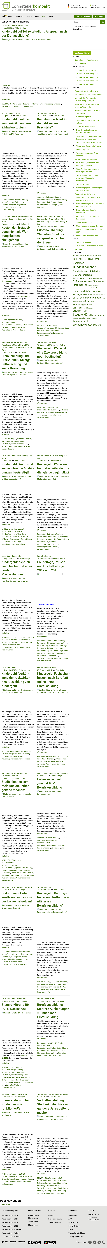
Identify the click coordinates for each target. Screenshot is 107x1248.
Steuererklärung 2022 (10, 1226)
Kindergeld (57, 104)
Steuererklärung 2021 (26, 219)
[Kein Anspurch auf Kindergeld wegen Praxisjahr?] (53, 141)
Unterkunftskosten (15, 962)
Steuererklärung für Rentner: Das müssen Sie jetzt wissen (88, 199)
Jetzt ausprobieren (82, 53)
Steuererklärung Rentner (11, 1237)
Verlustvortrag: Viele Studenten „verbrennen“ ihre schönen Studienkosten (87, 178)
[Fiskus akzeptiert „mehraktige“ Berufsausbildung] (53, 801)
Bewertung (19, 1070)
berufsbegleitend (20, 534)
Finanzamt (98, 281)
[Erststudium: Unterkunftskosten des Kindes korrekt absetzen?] (18, 915)
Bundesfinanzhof (8, 202)
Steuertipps (20, 26)
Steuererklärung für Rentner (85, 194)
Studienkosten (7, 330)
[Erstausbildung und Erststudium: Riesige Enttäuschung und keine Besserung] (18, 382)
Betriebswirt (15, 537)
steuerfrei (75, 318)
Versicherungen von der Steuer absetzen (87, 154)
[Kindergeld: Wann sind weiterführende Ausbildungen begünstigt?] (18, 484)
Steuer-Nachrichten (9, 26)
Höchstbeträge (51, 648)
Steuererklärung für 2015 (15, 1082)
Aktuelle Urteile (92, 60)
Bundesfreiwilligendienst (46, 984)
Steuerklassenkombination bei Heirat (89, 226)
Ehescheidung (42, 410)
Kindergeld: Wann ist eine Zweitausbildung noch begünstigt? (52, 352)
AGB (70, 1219)
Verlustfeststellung (44, 661)
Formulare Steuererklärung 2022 (86, 84)
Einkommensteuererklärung (57, 643)
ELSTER (22, 1174)
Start (10, 17)
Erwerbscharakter (43, 205)
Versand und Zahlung (76, 1233)
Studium (21, 544)
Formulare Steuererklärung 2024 (86, 77)
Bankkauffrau (17, 532)
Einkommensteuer (80, 278)
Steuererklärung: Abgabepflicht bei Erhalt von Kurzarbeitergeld (89, 137)
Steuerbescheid (42, 219)
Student (14, 327)
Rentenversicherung (78, 301)
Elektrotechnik (15, 539)
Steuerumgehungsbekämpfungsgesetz (16, 759)
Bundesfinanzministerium (11, 642)
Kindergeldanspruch (9, 647)
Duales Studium (56, 534)
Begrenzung (41, 325)
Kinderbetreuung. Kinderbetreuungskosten (52, 651)
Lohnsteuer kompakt (90, 297)
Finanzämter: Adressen (83, 242)
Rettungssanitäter (43, 992)
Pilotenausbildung (52, 331)
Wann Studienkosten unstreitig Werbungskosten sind (87, 170)
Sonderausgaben (8, 281)
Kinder (60, 648)
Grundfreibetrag (17, 1075)
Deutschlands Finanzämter (33, 1216)
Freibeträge (63, 646)
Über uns (51, 1211)
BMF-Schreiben (42, 217)
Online (103, 298)
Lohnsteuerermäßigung (83, 222)
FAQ (37, 17)
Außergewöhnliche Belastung (91, 255)
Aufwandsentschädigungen (12, 1067)
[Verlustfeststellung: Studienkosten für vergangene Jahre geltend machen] (53, 1126)
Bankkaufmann (7, 534)
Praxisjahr (41, 207)
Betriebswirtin (26, 537)
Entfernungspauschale (95, 278)
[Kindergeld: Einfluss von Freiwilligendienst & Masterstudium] (18, 141)
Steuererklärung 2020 (9, 219)
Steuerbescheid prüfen (83, 117)
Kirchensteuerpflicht (19, 1077)
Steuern (81, 318)
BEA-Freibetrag (59, 641)
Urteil (63, 848)
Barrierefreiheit (74, 1226)
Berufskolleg (6, 537)
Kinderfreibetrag (47, 104)
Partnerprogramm (55, 1219)
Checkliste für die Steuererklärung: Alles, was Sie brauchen (87, 105)
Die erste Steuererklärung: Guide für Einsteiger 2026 (88, 112)
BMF (3, 640)
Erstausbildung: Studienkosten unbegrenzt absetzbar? (87, 164)
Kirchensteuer (6, 1077)
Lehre (61, 205)
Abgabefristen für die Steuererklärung (88, 95)
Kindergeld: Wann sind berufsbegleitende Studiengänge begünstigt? (53, 468)
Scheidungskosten (61, 412)
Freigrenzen (41, 648)
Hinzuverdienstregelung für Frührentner (86, 211)
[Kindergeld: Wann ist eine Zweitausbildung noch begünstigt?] (53, 365)
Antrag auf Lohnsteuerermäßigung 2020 (89, 231)
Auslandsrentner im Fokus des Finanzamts (87, 217)
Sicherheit (19, 17)
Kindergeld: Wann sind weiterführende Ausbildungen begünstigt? (18, 468)
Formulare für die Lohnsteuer (85, 70)
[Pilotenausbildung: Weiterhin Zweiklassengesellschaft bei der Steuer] (53, 256)
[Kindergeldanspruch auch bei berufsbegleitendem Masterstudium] (18, 588)
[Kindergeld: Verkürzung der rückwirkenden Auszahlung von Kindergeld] (18, 700)
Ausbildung (6, 529)
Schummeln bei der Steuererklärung (89, 143)
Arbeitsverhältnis (43, 197)
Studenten (57, 658)
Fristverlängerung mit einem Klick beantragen (87, 121)
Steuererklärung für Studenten (86, 159)
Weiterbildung (60, 764)
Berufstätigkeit (53, 407)
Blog (43, 17)
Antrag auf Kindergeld (10, 751)
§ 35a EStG (97, 325)
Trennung (40, 415)
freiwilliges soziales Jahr (57, 987)
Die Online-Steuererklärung (23, 10)
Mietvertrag (16, 959)
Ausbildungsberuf (17, 529)
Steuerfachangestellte (10, 544)
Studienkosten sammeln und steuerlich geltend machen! (16, 786)
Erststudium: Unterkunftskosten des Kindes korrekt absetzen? (17, 897)
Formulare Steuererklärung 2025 (86, 74)
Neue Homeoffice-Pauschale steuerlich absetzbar (86, 131)
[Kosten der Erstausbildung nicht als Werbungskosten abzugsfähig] (18, 255)
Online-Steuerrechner (95, 246)
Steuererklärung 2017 (45, 658)
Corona (75, 275)
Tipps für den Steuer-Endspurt (86, 127)
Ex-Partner (64, 410)
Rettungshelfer (60, 989)
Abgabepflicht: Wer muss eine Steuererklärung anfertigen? (85, 99)
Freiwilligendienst (19, 205)
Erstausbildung (23, 104)
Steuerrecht (6, 106)
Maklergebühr (7, 959)
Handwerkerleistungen (80, 288)
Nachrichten (79, 60)
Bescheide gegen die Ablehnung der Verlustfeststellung (89, 189)
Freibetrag (89, 285)
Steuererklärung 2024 (9, 113)
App (3, 17)
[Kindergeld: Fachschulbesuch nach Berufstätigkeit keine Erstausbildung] (53, 700)
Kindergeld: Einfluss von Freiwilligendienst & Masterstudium (17, 123)
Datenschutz (73, 1222)
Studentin (21, 327)
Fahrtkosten (6, 873)
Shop (51, 17)
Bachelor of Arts (7, 637)
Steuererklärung (52, 656)
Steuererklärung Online (11, 1211)
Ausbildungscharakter (45, 200)
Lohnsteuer (76, 298)
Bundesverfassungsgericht (11, 325)
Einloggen (100, 17)
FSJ (38, 989)
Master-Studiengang (24, 647)
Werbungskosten (24, 296)
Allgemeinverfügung (9, 439)
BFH (32, 637)
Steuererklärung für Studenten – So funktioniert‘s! (15, 1104)
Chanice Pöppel (59, 559)
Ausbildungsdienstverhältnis (12, 320)
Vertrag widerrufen (75, 1237)
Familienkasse (35, 104)
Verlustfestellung (43, 1193)
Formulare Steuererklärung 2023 (86, 81)
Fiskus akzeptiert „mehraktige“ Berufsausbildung (49, 783)
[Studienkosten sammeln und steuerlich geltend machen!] (18, 804)
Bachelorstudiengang (22, 637)
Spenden (90, 308)
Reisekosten (41, 656)
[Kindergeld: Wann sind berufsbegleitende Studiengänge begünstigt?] (53, 487)
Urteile (27, 26)
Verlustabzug (61, 1191)
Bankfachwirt (42, 407)
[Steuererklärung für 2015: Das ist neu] (18, 1025)
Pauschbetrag (61, 653)
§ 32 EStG (5, 104)
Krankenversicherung (99, 295)
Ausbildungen (55, 197)
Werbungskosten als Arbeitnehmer (88, 146)
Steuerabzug (55, 848)
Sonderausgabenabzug (19, 444)
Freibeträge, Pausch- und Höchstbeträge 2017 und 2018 (51, 566)
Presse (50, 1215)
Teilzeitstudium (16, 106)
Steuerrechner (33, 1222)
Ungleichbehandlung (9, 446)
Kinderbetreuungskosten (46, 653)
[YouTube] (103, 1242)
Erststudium (6, 327)
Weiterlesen (6, 100)
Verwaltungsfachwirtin (53, 415)
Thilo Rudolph (20, 28)
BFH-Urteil (13, 104)
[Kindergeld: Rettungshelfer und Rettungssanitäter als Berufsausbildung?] (53, 925)
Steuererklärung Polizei (10, 1233)
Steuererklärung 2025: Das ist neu (87, 91)
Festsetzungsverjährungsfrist (56, 1183)
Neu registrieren (84, 17)
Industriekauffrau (54, 539)
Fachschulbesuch (43, 761)
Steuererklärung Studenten (12, 1229)
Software (10, 1179)
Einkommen (19, 202)
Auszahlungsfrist (24, 751)
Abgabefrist (76, 255)
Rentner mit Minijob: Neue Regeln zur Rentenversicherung (89, 205)
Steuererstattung (99, 315)
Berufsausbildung (21, 200)
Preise (29, 17)
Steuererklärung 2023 (10, 1222)
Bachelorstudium (8, 200)
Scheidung (50, 412)
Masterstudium (15, 207)
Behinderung (41, 643)
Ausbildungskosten (24, 439)
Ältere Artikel (5, 1205)
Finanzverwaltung (53, 1051)
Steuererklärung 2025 (10, 1215)
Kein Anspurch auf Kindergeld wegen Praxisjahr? (53, 123)
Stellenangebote (54, 1222)
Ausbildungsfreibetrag (45, 641)
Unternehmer (20, 999)
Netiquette (78, 249)
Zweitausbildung (29, 106)
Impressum (72, 1215)
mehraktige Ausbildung (45, 764)
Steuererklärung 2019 (24, 217)
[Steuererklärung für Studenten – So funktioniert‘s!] (18, 1122)
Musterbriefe (79, 246)
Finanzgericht (42, 539)
